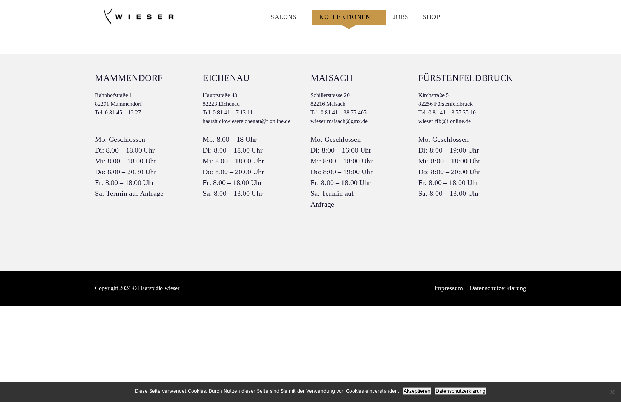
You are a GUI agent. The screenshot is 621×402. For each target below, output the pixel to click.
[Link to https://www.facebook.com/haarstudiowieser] (500, 17)
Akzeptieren (417, 391)
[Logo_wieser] (138, 10)
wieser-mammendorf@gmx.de (129, 121)
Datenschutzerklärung (461, 391)
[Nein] (612, 392)
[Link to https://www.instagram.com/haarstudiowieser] (517, 17)
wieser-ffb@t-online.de (444, 121)
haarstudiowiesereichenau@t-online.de (246, 121)
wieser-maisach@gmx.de (339, 121)
